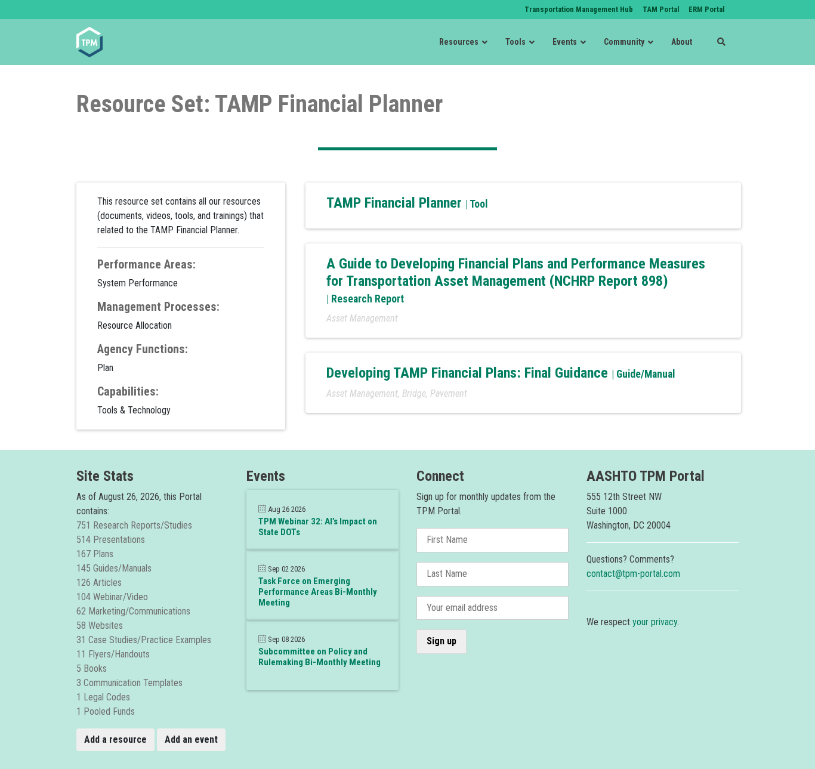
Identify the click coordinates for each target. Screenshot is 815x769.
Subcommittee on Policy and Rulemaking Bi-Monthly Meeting (319, 657)
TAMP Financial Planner (395, 202)
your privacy (654, 622)
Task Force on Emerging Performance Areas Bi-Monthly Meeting (317, 592)
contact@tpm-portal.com (633, 573)
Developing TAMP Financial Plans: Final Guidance (469, 373)
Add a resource (115, 739)
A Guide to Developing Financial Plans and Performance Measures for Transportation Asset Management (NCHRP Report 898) (515, 272)
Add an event (191, 739)
